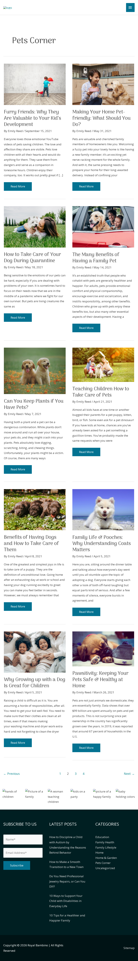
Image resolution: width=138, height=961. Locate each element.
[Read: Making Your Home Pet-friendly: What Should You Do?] (103, 84)
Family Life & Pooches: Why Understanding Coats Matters (101, 544)
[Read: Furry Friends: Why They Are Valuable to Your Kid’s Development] (35, 84)
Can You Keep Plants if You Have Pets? (33, 404)
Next (129, 774)
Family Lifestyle (105, 847)
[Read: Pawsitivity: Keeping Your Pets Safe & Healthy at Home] (103, 649)
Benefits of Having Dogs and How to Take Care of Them (31, 543)
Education (102, 837)
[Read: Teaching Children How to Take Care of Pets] (103, 364)
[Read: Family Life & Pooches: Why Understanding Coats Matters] (103, 509)
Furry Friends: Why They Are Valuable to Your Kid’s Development (32, 118)
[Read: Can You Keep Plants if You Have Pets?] (35, 370)
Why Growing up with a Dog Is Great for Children (34, 683)
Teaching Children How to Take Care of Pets (100, 392)
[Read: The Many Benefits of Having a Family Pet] (103, 226)
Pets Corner (103, 863)
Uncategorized (105, 868)
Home (99, 852)
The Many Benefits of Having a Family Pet (95, 258)
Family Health (104, 842)
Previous (11, 774)
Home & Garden (106, 858)
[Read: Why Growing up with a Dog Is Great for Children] (35, 652)
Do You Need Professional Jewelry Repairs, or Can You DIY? (67, 881)
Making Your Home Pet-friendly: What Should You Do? (101, 118)
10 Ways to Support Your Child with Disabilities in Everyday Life (65, 901)
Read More (19, 187)
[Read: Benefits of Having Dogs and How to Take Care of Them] (35, 509)
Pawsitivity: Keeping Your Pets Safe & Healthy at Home (100, 679)
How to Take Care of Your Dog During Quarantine (32, 258)
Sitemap (129, 948)
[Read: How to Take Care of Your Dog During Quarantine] (35, 226)
